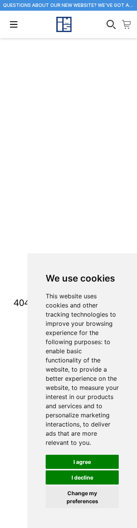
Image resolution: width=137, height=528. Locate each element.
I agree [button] (82, 462)
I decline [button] (82, 477)
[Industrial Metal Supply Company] (64, 24)
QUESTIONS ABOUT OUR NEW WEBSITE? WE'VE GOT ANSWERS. (68, 5)
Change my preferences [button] (82, 497)
